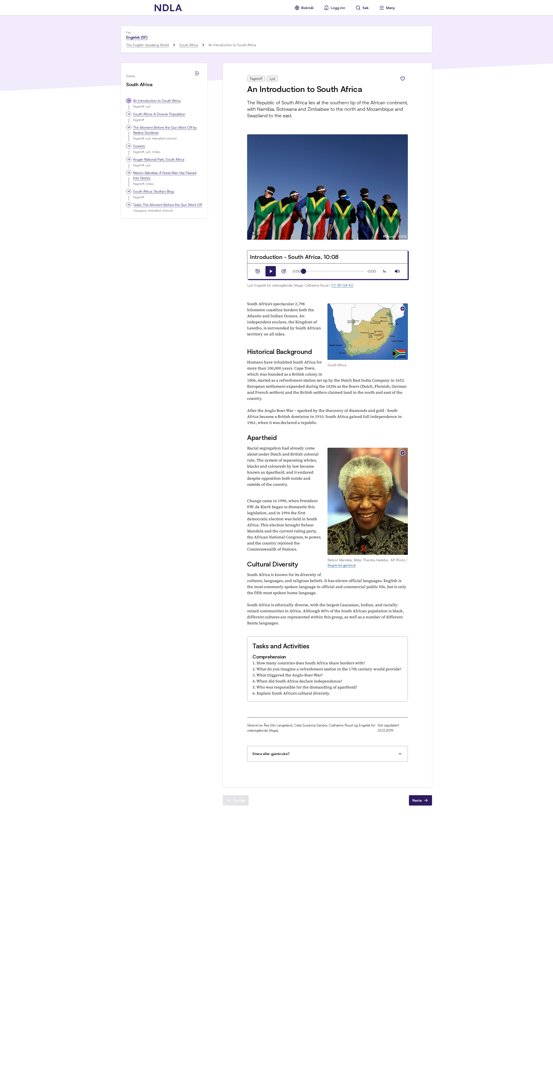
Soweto (139, 146)
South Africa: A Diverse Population (159, 114)
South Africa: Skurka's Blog (153, 191)
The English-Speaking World (147, 45)
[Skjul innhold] (197, 73)
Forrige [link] (239, 800)
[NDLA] (168, 7)
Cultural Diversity (272, 564)
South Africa (188, 45)
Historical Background (279, 351)
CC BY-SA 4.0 (342, 285)
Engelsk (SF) (137, 37)
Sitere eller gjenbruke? (270, 754)
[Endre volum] (397, 271)
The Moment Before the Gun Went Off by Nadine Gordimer (165, 130)
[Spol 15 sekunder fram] (283, 271)
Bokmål (307, 8)
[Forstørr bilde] (402, 308)
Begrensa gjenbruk (341, 565)
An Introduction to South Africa (157, 100)
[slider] (303, 271)
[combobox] (384, 271)
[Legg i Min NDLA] (402, 78)
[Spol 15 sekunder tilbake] (258, 271)
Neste (417, 800)
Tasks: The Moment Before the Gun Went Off (167, 205)
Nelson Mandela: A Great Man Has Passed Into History (164, 175)
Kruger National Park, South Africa (158, 159)
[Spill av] (270, 271)
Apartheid (261, 437)
